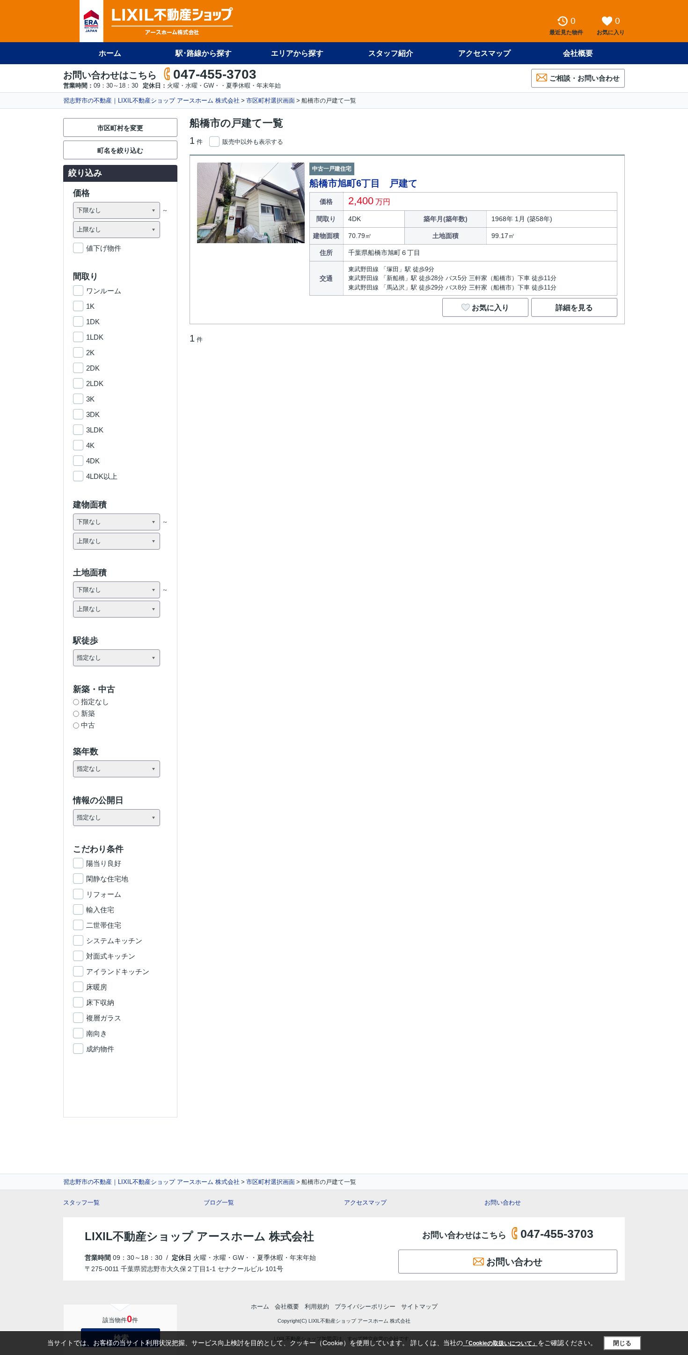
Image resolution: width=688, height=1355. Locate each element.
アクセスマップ (365, 1202)
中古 (88, 725)
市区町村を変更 (120, 128)
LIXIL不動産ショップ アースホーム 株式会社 (199, 1236)
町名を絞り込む (120, 150)
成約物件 (100, 1049)
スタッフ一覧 (81, 1202)
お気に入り (490, 308)
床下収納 (100, 1002)
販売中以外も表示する (252, 141)
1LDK (94, 337)
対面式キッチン (110, 956)
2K (90, 353)
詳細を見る (574, 308)
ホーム (110, 53)
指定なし (95, 702)
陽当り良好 (103, 863)
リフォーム (103, 894)
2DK (93, 368)
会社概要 (578, 53)
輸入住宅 (100, 910)
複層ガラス (103, 1018)
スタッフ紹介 (390, 53)
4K (90, 445)
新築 (88, 713)
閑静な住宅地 (107, 879)
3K (90, 399)
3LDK (94, 430)
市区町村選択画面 (270, 100)
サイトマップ (419, 1306)
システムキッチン (114, 941)
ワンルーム (103, 291)
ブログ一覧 (219, 1202)
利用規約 (317, 1306)
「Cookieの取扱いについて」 (500, 1343)
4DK (93, 461)
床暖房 (96, 987)
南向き (96, 1033)
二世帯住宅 (103, 925)
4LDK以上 (101, 476)
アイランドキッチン (117, 971)
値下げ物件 (103, 248)
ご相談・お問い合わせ (584, 78)
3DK (93, 414)
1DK (93, 322)
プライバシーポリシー (365, 1306)
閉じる (622, 1343)
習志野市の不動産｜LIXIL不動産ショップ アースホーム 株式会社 (151, 100)
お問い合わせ (502, 1202)
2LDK (94, 383)
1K (90, 306)
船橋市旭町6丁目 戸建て (363, 183)
